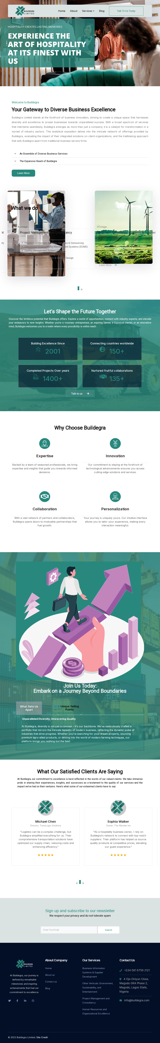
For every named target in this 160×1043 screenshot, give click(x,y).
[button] (80, 153)
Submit (108, 930)
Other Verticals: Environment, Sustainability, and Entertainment (97, 987)
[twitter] (9, 1000)
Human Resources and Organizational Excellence (96, 1011)
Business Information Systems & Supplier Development (93, 972)
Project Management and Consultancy (96, 1000)
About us (50, 974)
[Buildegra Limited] (25, 10)
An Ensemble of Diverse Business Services (44, 153)
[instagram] (33, 1000)
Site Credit (42, 1037)
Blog (47, 988)
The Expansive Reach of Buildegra (38, 161)
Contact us (51, 981)
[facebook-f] (17, 1000)
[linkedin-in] (25, 1000)
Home (48, 968)
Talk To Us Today (126, 10)
